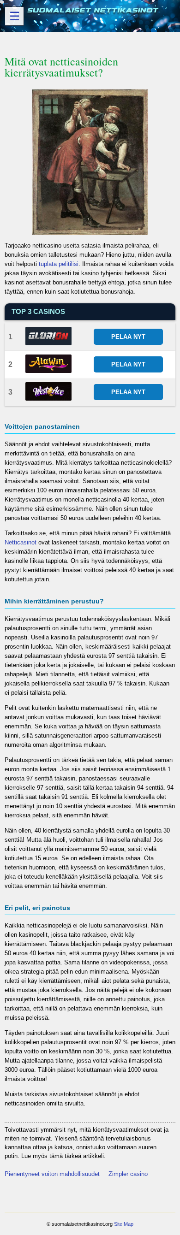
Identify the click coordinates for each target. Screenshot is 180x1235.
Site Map (123, 1224)
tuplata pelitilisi (58, 263)
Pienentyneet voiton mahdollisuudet (52, 1173)
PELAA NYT (128, 336)
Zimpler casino (128, 1173)
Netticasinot (20, 542)
